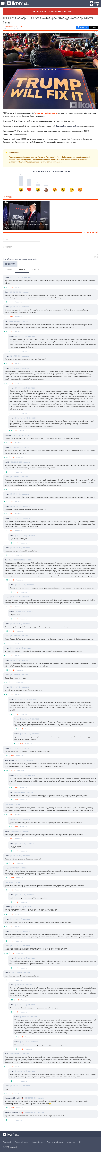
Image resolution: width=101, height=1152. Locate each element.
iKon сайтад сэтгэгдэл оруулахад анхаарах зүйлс (20, 259)
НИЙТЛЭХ (10, 263)
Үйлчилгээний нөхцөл (21, 1142)
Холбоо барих (71, 1142)
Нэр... (5, 238)
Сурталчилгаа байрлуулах (55, 1142)
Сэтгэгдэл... (8, 246)
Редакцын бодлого (37, 1142)
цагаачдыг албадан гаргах (46, 112)
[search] (94, 3)
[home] (18, 3)
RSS (80, 1142)
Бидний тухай (7, 1142)
